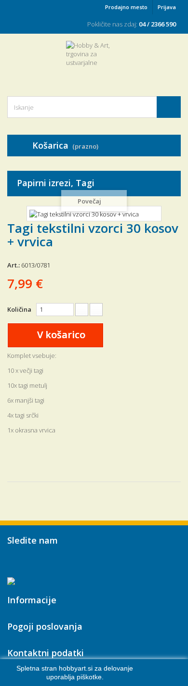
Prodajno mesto (126, 7)
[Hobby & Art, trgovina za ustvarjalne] (94, 60)
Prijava (167, 7)
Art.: (13, 265)
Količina (19, 309)
